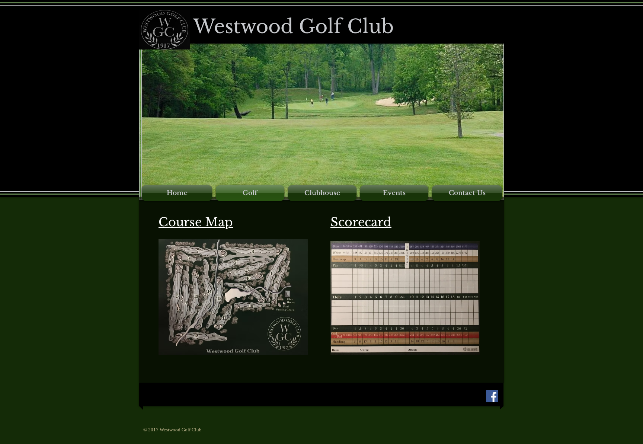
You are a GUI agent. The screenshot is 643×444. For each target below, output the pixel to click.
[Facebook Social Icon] (492, 396)
